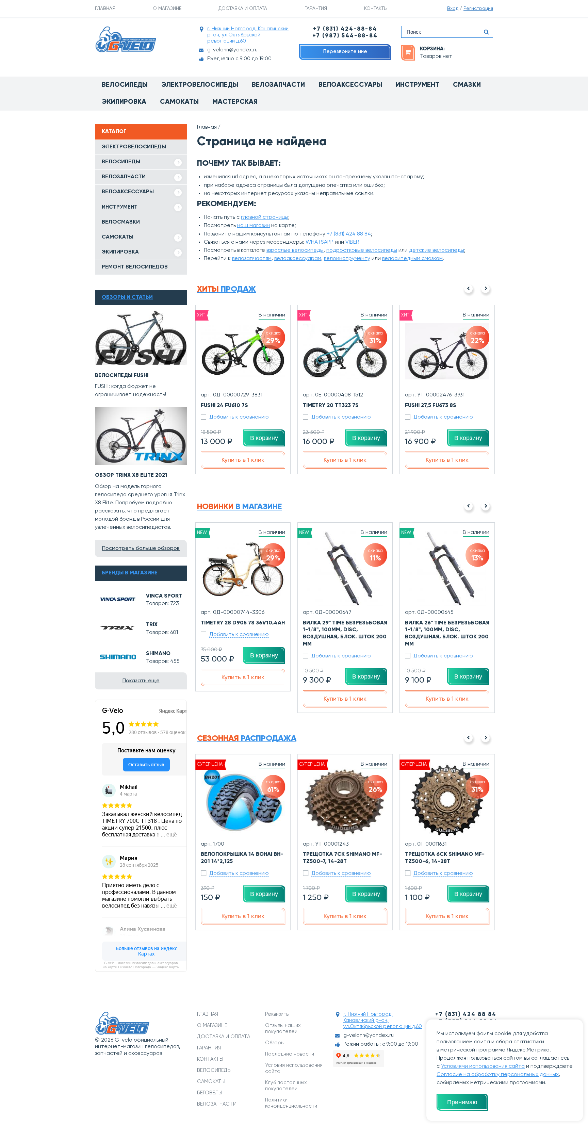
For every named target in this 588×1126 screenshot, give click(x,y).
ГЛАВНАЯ (105, 8)
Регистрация (478, 8)
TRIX (152, 624)
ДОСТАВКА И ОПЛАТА (242, 8)
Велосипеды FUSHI (121, 375)
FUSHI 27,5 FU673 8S (430, 405)
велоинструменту (347, 258)
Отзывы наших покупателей (283, 1028)
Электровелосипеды (199, 85)
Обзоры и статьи (127, 297)
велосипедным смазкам (412, 258)
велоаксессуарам (297, 258)
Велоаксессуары (350, 85)
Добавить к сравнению (239, 417)
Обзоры (274, 1042)
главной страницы (264, 217)
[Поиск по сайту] (486, 32)
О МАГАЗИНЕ (167, 8)
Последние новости (289, 1054)
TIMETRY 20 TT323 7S (331, 405)
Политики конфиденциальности (291, 1103)
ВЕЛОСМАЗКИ (121, 222)
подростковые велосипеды (361, 250)
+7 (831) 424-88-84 (345, 29)
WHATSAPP (319, 242)
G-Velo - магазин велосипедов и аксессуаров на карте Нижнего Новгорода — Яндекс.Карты (141, 965)
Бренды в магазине (130, 573)
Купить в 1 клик (243, 460)
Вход (452, 8)
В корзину (264, 438)
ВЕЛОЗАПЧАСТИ (124, 177)
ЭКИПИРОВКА (120, 252)
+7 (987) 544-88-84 (345, 36)
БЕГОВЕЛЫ (209, 1092)
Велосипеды (125, 85)
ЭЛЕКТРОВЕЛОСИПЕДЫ (134, 147)
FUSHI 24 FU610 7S (224, 405)
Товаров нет (436, 56)
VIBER (352, 242)
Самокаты (179, 102)
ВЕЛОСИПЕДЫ (121, 162)
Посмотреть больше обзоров (141, 548)
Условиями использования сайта (483, 1066)
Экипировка (124, 102)
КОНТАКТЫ (376, 8)
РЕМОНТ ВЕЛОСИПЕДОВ (135, 267)
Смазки (467, 85)
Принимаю (462, 1102)
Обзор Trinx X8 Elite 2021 (131, 475)
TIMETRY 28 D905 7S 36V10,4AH (243, 623)
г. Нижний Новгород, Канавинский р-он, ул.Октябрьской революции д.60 (248, 35)
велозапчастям (252, 258)
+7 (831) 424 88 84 (349, 234)
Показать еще (141, 681)
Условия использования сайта (294, 1068)
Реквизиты (277, 1014)
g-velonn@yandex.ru (232, 49)
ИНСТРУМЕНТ (119, 207)
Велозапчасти (278, 85)
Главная (207, 127)
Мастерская (235, 102)
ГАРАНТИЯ (316, 8)
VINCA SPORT (164, 596)
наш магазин (253, 225)
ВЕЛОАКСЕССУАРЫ (128, 192)
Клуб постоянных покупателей (286, 1085)
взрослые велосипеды (295, 250)
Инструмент (417, 85)
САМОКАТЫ (117, 237)
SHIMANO (158, 653)
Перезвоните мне (345, 51)
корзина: (432, 48)
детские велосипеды (436, 250)
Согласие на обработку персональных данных (498, 1074)
